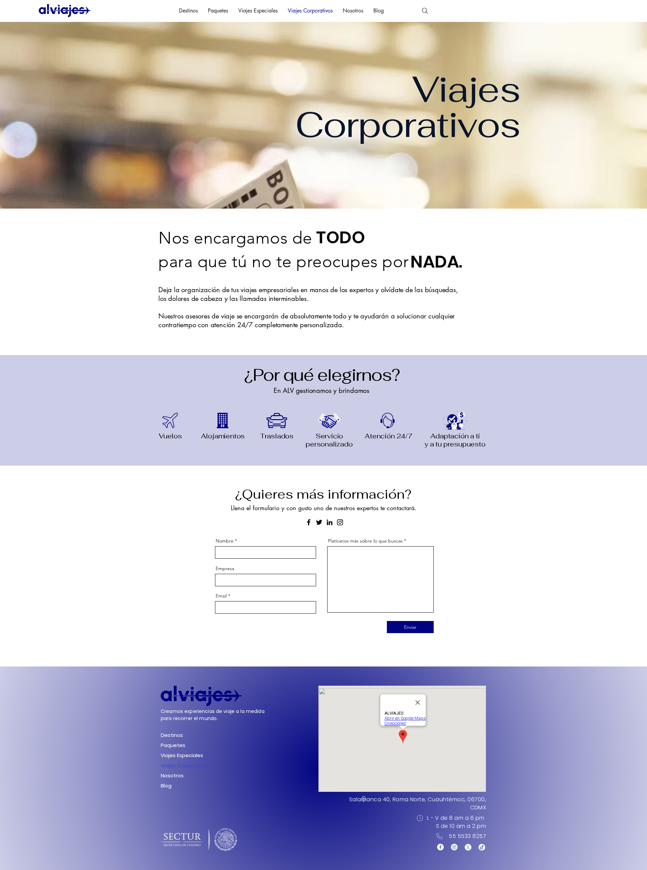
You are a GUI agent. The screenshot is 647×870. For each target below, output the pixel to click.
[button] (188, 11)
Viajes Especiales (179, 755)
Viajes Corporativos (179, 765)
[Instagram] (340, 522)
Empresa (225, 568)
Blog (166, 785)
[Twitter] (319, 522)
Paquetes (173, 745)
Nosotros (172, 775)
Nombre (225, 540)
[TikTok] (482, 847)
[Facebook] (309, 522)
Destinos (172, 735)
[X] (468, 847)
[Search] (425, 11)
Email (221, 595)
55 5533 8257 (467, 836)
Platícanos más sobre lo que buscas (365, 540)
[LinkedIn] (330, 522)
